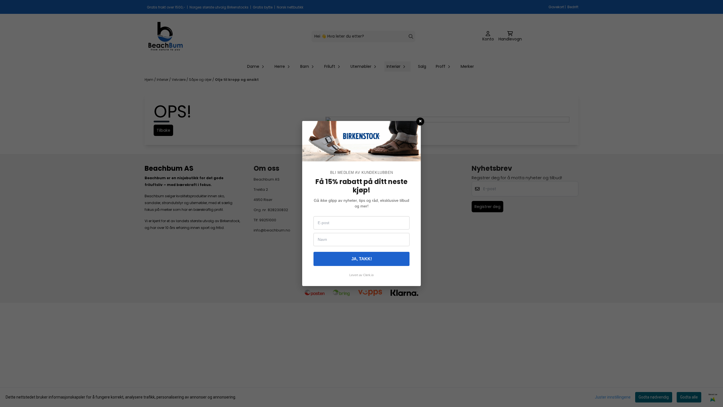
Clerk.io (368, 275)
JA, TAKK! (361, 258)
